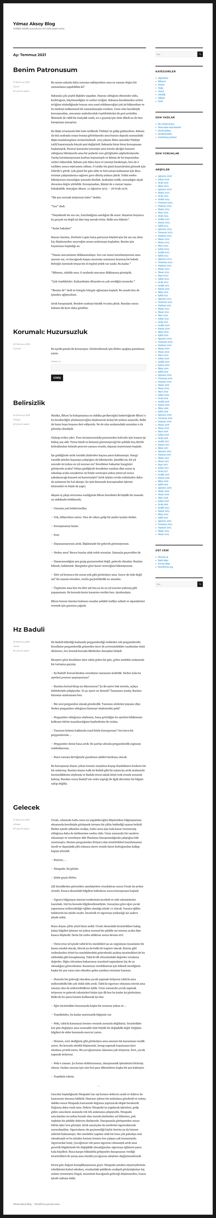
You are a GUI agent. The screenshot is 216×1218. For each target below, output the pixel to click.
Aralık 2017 (163, 441)
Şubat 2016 (163, 501)
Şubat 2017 (163, 468)
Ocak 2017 (163, 471)
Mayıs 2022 (164, 269)
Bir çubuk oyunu (166, 124)
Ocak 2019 (163, 398)
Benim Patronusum (45, 70)
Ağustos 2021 (164, 299)
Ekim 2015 (163, 514)
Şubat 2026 (163, 179)
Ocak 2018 (163, 438)
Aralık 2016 (163, 474)
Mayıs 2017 (163, 458)
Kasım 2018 (164, 405)
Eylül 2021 (163, 295)
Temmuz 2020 (165, 342)
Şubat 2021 (163, 318)
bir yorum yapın (21, 91)
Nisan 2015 (163, 534)
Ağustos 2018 (164, 415)
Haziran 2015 (164, 527)
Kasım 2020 (164, 328)
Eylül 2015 (163, 517)
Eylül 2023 (163, 226)
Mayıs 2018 (163, 425)
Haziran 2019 (164, 381)
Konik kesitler (165, 134)
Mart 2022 (163, 275)
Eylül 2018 (163, 411)
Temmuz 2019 (165, 378)
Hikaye (16, 419)
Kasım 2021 (164, 289)
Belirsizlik (29, 403)
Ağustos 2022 (165, 259)
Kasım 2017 (164, 444)
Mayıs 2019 (163, 385)
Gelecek (26, 807)
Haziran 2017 (164, 454)
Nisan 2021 (163, 312)
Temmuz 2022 (165, 262)
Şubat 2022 (163, 279)
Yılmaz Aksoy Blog (34, 23)
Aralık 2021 (163, 285)
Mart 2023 (163, 245)
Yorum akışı (164, 563)
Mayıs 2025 (164, 192)
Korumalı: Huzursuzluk (50, 332)
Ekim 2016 (163, 481)
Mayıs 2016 (163, 491)
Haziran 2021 (164, 305)
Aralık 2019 (163, 362)
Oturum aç (163, 557)
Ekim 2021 (163, 292)
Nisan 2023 (163, 242)
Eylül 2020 (163, 335)
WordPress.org (165, 567)
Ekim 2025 (163, 186)
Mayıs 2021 (163, 308)
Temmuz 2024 (165, 202)
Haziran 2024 (165, 206)
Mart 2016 (163, 497)
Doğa (160, 88)
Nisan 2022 (163, 272)
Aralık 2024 (164, 199)
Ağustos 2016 (165, 488)
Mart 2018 (163, 431)
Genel (16, 86)
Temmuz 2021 (165, 302)
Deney (161, 84)
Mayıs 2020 (164, 348)
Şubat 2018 (163, 434)
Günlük (17, 348)
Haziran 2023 (164, 236)
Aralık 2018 (163, 401)
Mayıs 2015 (163, 531)
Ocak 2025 (163, 196)
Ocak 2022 (163, 282)
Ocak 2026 (163, 182)
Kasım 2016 (164, 478)
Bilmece (162, 81)
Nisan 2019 (163, 388)
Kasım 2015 (164, 511)
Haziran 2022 (165, 265)
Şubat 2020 (163, 358)
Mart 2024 (163, 212)
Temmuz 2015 (165, 524)
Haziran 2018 (164, 421)
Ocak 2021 (163, 322)
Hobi (160, 101)
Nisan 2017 (163, 461)
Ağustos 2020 (165, 338)
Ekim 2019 (163, 368)
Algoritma (163, 78)
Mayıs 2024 (164, 209)
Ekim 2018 (163, 408)
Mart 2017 (163, 464)
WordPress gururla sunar (47, 1204)
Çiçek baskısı (164, 130)
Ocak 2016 (163, 504)
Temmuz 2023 (165, 232)
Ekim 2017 (163, 448)
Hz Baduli (29, 629)
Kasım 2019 (164, 365)
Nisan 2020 (163, 352)
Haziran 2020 (165, 345)
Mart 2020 (163, 355)
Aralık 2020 (164, 325)
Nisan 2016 (163, 494)
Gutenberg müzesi (167, 137)
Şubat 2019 (163, 395)
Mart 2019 (163, 391)
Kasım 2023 (164, 222)
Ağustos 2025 (165, 189)
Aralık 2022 (164, 252)
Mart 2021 (163, 315)
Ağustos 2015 (164, 521)
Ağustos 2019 (165, 375)
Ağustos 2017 (164, 451)
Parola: (56, 361)
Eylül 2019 (163, 371)
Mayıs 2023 (163, 239)
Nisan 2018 (163, 428)
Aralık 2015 (163, 507)
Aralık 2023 (163, 219)
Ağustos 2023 (165, 229)
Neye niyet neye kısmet (169, 127)
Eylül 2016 (163, 484)
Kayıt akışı (163, 560)
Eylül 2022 (163, 255)
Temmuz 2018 (165, 418)
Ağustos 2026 (165, 176)
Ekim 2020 (163, 332)
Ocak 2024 (163, 216)
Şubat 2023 (163, 249)
